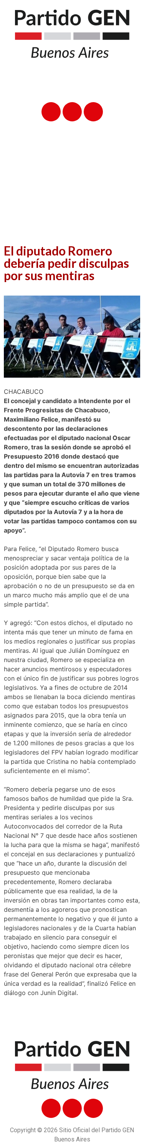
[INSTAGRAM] (93, 111)
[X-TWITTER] (72, 111)
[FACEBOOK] (51, 111)
